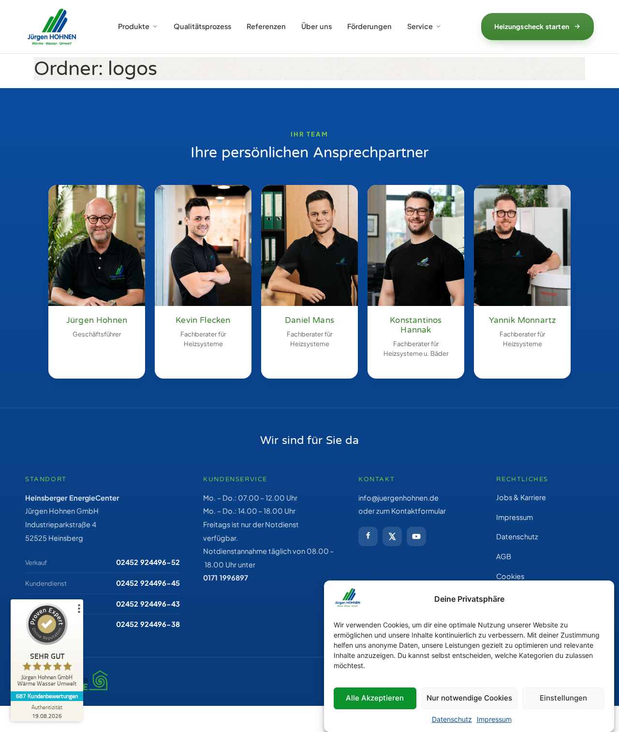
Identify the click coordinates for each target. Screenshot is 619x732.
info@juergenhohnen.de (398, 497)
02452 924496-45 (148, 583)
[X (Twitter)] (392, 536)
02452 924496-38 (148, 624)
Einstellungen (563, 697)
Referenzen (266, 26)
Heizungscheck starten (531, 26)
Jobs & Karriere (521, 497)
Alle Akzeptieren (375, 697)
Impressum (494, 719)
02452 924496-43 (148, 603)
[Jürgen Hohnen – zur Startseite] (51, 27)
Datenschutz (452, 719)
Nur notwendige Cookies (469, 697)
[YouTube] (416, 536)
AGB (503, 556)
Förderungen (369, 26)
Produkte (133, 26)
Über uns (316, 26)
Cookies (510, 576)
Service (420, 26)
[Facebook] (368, 536)
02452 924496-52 (148, 562)
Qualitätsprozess (202, 26)
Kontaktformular (418, 510)
